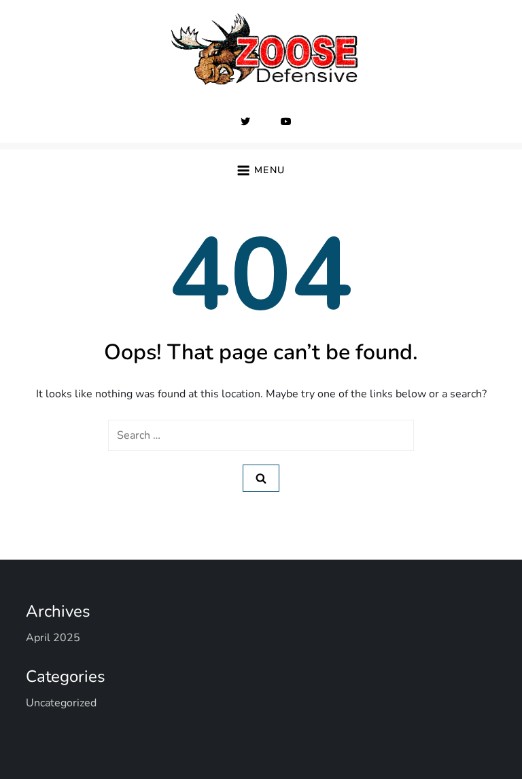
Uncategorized (61, 702)
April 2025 (53, 637)
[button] (260, 170)
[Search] (261, 478)
